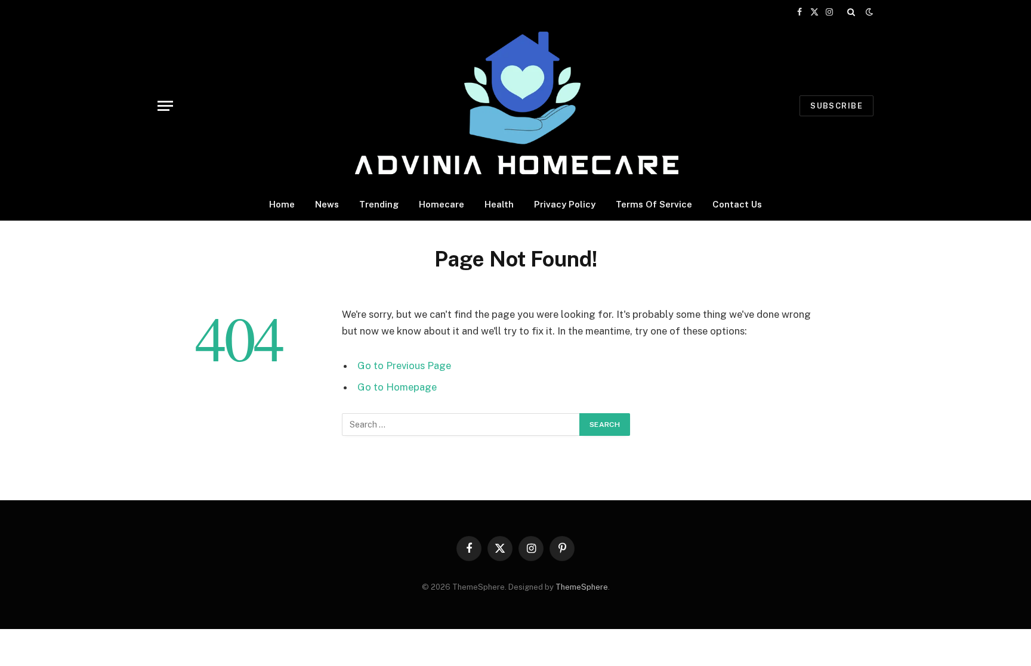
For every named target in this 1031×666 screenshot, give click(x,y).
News (327, 204)
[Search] (851, 12)
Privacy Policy (564, 204)
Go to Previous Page (404, 365)
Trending (379, 204)
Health (499, 204)
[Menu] (165, 105)
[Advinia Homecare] (516, 106)
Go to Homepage (397, 387)
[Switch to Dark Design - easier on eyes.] (868, 12)
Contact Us (737, 204)
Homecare (441, 204)
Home (282, 204)
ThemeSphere (581, 587)
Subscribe (836, 105)
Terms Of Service (654, 204)
